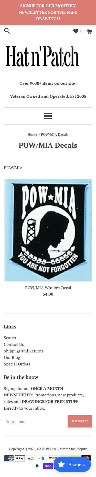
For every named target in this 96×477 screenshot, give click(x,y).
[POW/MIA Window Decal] (48, 230)
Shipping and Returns (24, 351)
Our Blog (12, 357)
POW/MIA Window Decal (48, 287)
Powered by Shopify (72, 449)
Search (10, 337)
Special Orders (17, 364)
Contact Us (14, 344)
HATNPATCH (46, 449)
